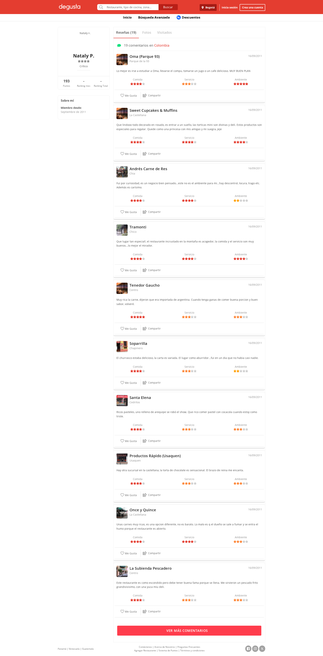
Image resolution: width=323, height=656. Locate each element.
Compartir (154, 95)
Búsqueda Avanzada (154, 17)
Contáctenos (145, 647)
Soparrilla (138, 343)
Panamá (62, 648)
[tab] (126, 32)
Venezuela (74, 648)
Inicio (127, 17)
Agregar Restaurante (145, 650)
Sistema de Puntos (168, 650)
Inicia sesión (230, 7)
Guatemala (88, 648)
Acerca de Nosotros (164, 647)
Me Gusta (130, 95)
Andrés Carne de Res (148, 168)
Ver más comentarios (187, 630)
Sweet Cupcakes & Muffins (153, 110)
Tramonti (138, 227)
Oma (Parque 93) (145, 56)
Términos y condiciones (192, 650)
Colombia (161, 45)
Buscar (168, 7)
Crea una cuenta (252, 7)
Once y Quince (143, 509)
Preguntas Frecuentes (188, 647)
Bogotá (210, 7)
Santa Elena (140, 397)
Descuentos (188, 17)
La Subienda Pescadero (151, 568)
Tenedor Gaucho (145, 285)
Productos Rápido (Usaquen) (155, 455)
